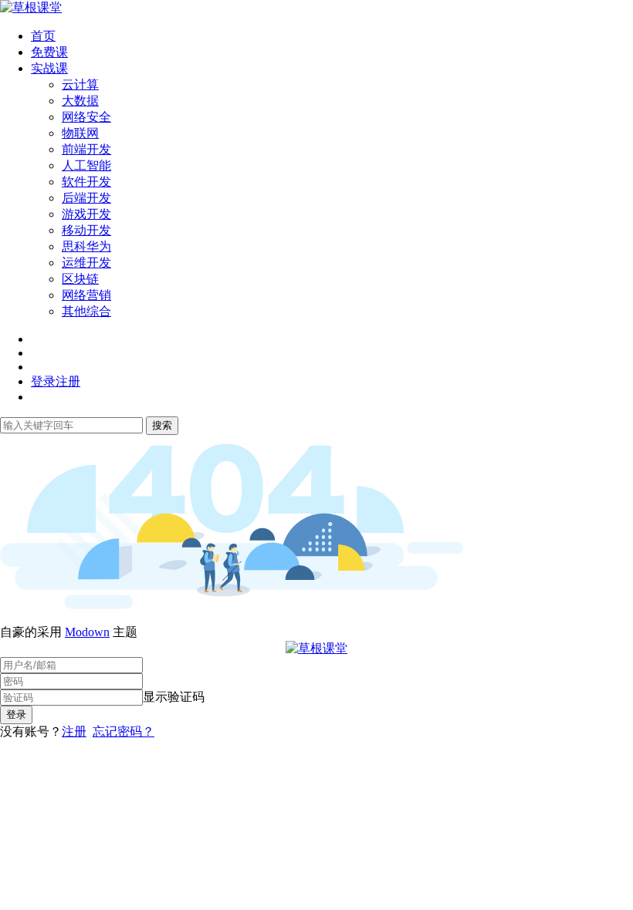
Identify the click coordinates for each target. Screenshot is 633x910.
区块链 (80, 278)
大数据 (80, 100)
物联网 (80, 133)
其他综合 (86, 311)
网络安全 (86, 116)
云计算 (80, 84)
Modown (87, 632)
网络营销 (86, 295)
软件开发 (86, 181)
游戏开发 (86, 214)
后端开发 (86, 197)
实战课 (49, 68)
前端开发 (86, 149)
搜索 (162, 425)
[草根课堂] (31, 7)
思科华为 (86, 246)
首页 (43, 35)
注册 (74, 731)
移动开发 (86, 230)
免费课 (49, 52)
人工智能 (86, 165)
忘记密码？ (123, 731)
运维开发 (86, 262)
